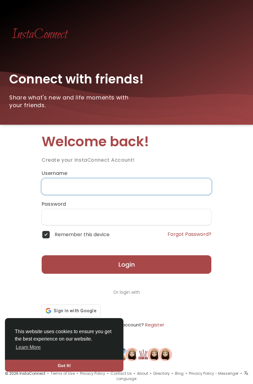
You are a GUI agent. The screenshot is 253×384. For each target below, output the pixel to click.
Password (54, 204)
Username (54, 173)
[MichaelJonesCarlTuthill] (132, 354)
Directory (161, 373)
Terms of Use (63, 373)
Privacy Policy (92, 373)
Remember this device (82, 234)
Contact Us (121, 373)
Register (154, 324)
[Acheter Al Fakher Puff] (143, 354)
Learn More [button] (28, 347)
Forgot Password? (189, 234)
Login (126, 264)
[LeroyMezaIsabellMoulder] (165, 354)
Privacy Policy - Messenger (213, 373)
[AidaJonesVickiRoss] (154, 354)
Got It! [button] (64, 365)
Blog (179, 373)
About (142, 373)
